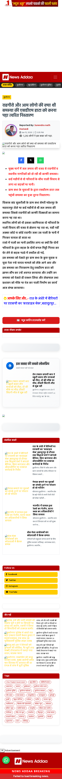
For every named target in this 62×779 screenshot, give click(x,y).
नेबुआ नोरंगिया (18, 699)
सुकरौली (40, 716)
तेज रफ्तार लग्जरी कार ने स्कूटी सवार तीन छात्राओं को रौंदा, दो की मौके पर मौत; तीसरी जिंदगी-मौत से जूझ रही (44, 380)
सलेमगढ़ (21, 716)
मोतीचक (8, 712)
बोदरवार (48, 703)
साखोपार (31, 716)
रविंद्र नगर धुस (20, 712)
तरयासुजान (42, 695)
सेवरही (49, 716)
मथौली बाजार (21, 708)
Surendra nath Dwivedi (34, 127)
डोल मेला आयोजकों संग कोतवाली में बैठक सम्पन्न (38, 534)
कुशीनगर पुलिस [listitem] (45, 85)
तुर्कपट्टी (52, 695)
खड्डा (50, 690)
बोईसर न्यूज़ (38, 703)
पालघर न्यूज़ (47, 699)
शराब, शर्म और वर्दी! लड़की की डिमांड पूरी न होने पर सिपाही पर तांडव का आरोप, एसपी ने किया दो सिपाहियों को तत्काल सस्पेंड (46, 624)
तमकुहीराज (31, 695)
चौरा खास (9, 695)
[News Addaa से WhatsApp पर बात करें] (6, 760)
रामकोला (31, 712)
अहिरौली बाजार (45, 682)
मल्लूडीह (32, 708)
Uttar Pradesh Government (15, 682)
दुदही (7, 699)
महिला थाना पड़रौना (45, 708)
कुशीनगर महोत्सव (25, 690)
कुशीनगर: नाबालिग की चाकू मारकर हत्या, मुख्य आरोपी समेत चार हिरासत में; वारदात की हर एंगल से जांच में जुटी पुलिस (46, 661)
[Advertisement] (31, 39)
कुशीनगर (7, 97)
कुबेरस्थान (27, 686)
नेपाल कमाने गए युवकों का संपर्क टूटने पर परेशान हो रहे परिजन (44, 485)
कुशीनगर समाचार (40, 690)
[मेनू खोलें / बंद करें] (55, 77)
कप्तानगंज (9, 686)
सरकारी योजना (10, 716)
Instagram (13, 586)
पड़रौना (37, 699)
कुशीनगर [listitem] (20, 85)
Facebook (12, 574)
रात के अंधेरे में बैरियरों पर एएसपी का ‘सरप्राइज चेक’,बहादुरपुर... (30, 301)
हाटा (17, 721)
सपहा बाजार (50, 712)
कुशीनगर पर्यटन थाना (40, 686)
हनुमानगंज (9, 721)
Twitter (12, 580)
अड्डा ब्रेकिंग (32, 682)
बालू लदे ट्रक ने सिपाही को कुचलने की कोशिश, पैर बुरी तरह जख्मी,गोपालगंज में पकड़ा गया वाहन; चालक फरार (47, 649)
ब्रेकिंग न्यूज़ (9, 708)
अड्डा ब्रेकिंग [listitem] (32, 85)
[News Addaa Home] (17, 77)
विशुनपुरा (40, 712)
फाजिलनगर (9, 703)
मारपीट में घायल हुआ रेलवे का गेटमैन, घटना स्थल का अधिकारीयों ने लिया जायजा (43, 510)
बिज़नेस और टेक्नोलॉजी (24, 703)
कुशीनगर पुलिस (10, 690)
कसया (18, 686)
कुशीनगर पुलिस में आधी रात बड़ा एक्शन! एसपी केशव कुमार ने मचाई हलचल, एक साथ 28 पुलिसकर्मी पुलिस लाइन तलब (47, 637)
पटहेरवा (28, 699)
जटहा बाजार (20, 695)
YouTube (13, 592)
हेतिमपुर (25, 721)
